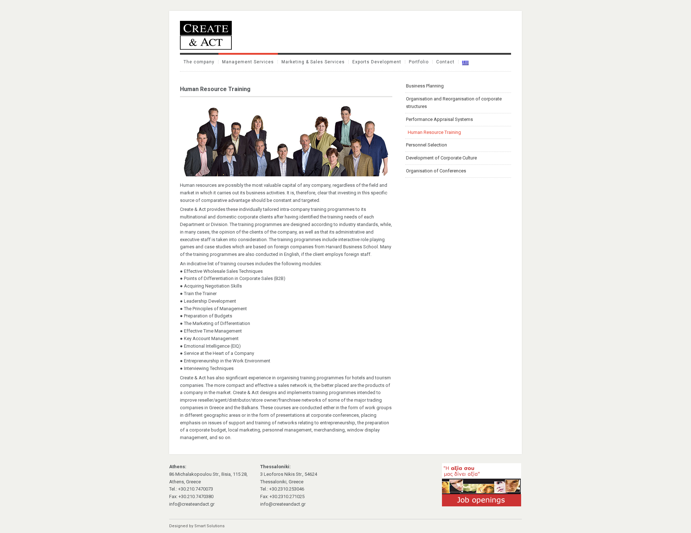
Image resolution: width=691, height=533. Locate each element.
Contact (445, 62)
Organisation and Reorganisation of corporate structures (454, 102)
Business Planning (425, 86)
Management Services (248, 62)
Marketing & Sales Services (313, 62)
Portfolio (419, 62)
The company (199, 62)
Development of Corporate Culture (441, 158)
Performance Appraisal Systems (439, 119)
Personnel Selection (426, 145)
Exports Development (376, 62)
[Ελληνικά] (465, 63)
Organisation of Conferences (436, 170)
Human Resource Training (434, 132)
